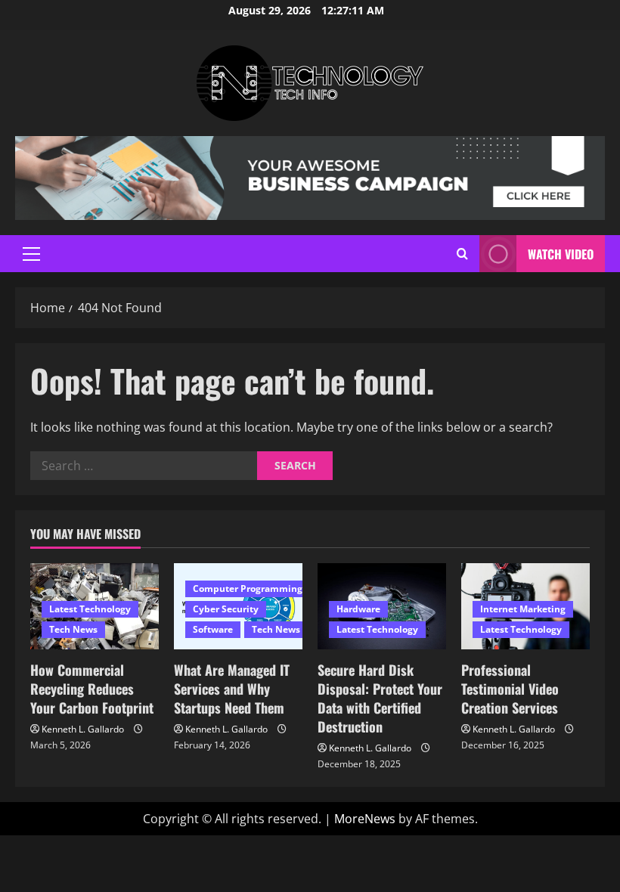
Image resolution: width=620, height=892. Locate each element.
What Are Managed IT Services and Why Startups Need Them (232, 688)
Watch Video (561, 254)
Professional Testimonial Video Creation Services (510, 688)
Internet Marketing (523, 608)
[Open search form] (462, 253)
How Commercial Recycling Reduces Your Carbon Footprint (91, 688)
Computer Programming (247, 588)
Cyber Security (226, 608)
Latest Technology (90, 608)
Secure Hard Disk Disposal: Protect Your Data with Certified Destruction (380, 698)
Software (213, 629)
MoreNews (364, 818)
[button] (31, 254)
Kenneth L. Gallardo (83, 729)
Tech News (73, 629)
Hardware (358, 608)
